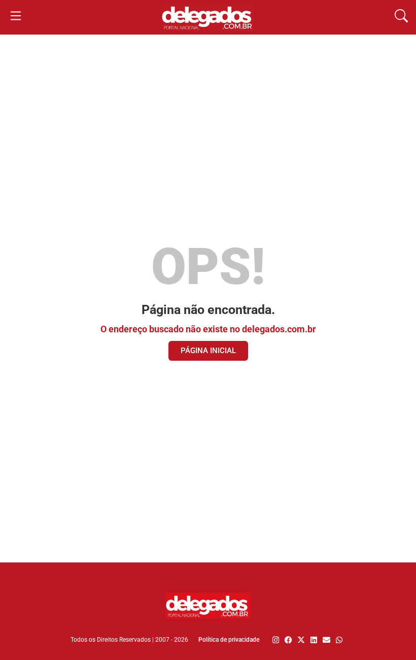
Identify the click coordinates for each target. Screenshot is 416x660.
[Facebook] (288, 640)
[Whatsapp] (339, 640)
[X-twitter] (301, 640)
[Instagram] (275, 640)
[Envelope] (326, 640)
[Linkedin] (313, 640)
